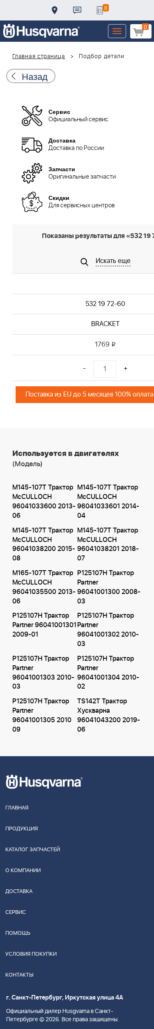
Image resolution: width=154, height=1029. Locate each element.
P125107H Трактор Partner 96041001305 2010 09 (41, 715)
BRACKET (105, 324)
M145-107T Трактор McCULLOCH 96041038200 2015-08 (43, 545)
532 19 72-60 (105, 304)
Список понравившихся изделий (100, 10)
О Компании (23, 871)
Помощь (17, 933)
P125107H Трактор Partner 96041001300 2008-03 (108, 587)
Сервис (15, 912)
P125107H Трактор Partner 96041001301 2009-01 (44, 625)
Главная (16, 808)
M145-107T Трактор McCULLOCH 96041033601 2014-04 (108, 502)
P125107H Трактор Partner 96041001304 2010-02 (108, 673)
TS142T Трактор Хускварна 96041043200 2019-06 (108, 715)
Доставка (55, 10)
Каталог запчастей (32, 850)
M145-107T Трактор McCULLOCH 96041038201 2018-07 (108, 545)
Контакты (77, 10)
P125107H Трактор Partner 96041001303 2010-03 (43, 673)
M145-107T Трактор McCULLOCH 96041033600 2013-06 (44, 502)
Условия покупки (31, 954)
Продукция (21, 829)
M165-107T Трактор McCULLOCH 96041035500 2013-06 (44, 587)
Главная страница (38, 56)
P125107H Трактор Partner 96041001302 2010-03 (108, 630)
